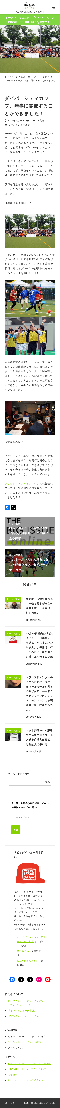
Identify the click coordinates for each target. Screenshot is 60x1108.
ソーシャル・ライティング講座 (24, 1042)
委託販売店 (23, 951)
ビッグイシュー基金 (19, 124)
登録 (15, 830)
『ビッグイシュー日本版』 (22, 1010)
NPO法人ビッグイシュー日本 (23, 1016)
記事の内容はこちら (28, 960)
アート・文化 (37, 120)
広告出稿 (12, 1074)
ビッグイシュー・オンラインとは (26, 1000)
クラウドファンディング (19, 483)
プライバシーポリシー (21, 1004)
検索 (47, 781)
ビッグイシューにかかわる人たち (26, 1080)
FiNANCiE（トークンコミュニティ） (28, 1069)
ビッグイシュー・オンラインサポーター (29, 1063)
